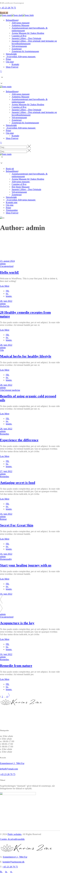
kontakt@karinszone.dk (13, 862)
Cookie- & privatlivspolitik (12, 839)
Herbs (3, 306)
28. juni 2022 (6, 301)
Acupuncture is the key (17, 623)
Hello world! (9, 272)
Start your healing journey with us (25, 565)
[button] (30, 80)
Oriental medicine (12, 390)
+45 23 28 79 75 (10, 866)
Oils (7, 306)
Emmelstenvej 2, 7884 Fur (15, 857)
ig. (6, 871)
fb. (1, 871)
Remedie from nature (16, 665)
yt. (11, 871)
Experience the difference (19, 440)
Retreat (3, 519)
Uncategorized (6, 266)
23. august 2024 (7, 261)
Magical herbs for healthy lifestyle (25, 356)
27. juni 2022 (6, 471)
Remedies (4, 434)
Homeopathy (6, 559)
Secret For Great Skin (16, 525)
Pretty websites (14, 834)
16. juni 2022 (6, 514)
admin (3, 263)
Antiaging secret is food (17, 483)
